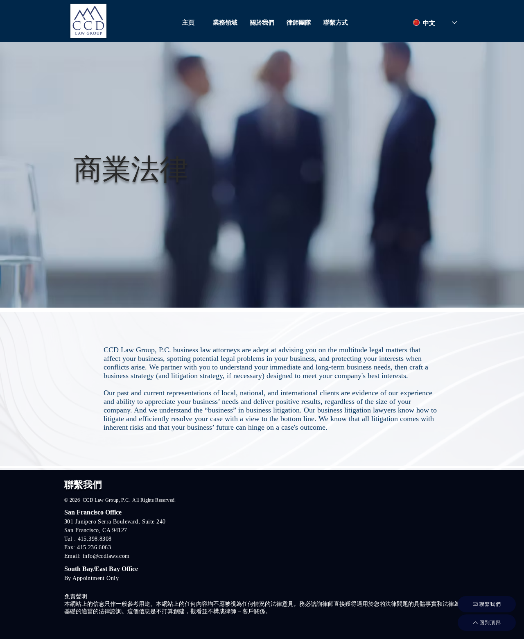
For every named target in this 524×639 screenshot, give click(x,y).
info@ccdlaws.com (106, 556)
